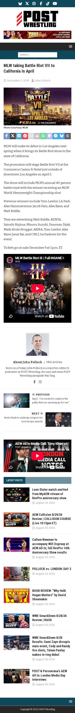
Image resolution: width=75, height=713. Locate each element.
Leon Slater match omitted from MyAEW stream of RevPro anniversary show (50, 494)
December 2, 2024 (18, 80)
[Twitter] (27, 3)
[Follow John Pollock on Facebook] (34, 382)
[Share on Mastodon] (49, 136)
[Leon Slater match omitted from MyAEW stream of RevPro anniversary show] (16, 494)
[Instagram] (34, 3)
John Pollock (42, 80)
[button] (70, 46)
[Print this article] (37, 136)
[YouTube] (55, 3)
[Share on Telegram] (55, 136)
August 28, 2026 (45, 624)
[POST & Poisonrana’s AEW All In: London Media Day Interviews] (16, 676)
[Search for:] (37, 54)
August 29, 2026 (45, 502)
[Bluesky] (20, 3)
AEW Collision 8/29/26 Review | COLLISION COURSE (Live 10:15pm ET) (51, 519)
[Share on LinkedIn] (19, 136)
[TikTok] (48, 3)
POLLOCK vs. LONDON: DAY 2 (51, 569)
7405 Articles (54, 362)
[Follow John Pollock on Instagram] (39, 382)
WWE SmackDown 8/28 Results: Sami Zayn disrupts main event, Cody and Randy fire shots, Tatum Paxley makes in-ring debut (51, 646)
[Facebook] (41, 3)
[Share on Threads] (68, 136)
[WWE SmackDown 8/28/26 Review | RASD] (16, 621)
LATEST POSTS (14, 480)
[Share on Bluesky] (62, 136)
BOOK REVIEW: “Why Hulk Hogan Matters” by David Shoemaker (49, 595)
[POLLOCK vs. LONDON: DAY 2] (16, 574)
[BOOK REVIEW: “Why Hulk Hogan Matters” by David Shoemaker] (16, 596)
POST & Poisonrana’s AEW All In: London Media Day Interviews (49, 675)
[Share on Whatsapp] (43, 136)
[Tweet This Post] (13, 136)
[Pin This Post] (25, 136)
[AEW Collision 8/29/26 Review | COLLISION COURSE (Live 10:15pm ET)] (16, 520)
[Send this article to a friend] (31, 136)
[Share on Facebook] (7, 136)
